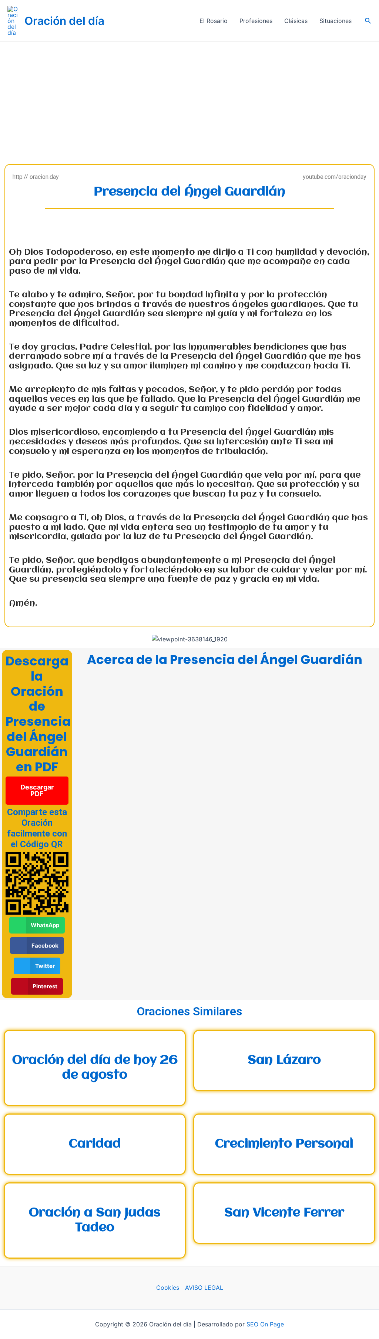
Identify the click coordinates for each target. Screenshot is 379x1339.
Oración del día (64, 20)
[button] (37, 791)
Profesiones (255, 20)
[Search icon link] (368, 21)
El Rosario (213, 20)
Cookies (167, 1287)
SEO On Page (265, 1324)
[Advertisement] (189, 97)
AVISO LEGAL (204, 1287)
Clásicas (296, 20)
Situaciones (335, 20)
